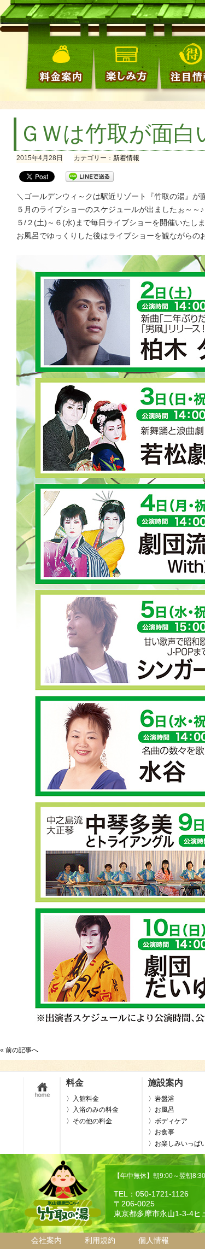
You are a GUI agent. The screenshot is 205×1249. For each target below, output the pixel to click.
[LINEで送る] (90, 176)
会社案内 (46, 1240)
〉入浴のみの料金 (92, 1109)
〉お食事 (161, 1132)
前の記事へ (21, 1050)
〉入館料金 (82, 1099)
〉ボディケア (168, 1121)
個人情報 (153, 1240)
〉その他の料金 (89, 1121)
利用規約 (100, 1240)
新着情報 (126, 158)
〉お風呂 (161, 1109)
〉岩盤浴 (161, 1099)
